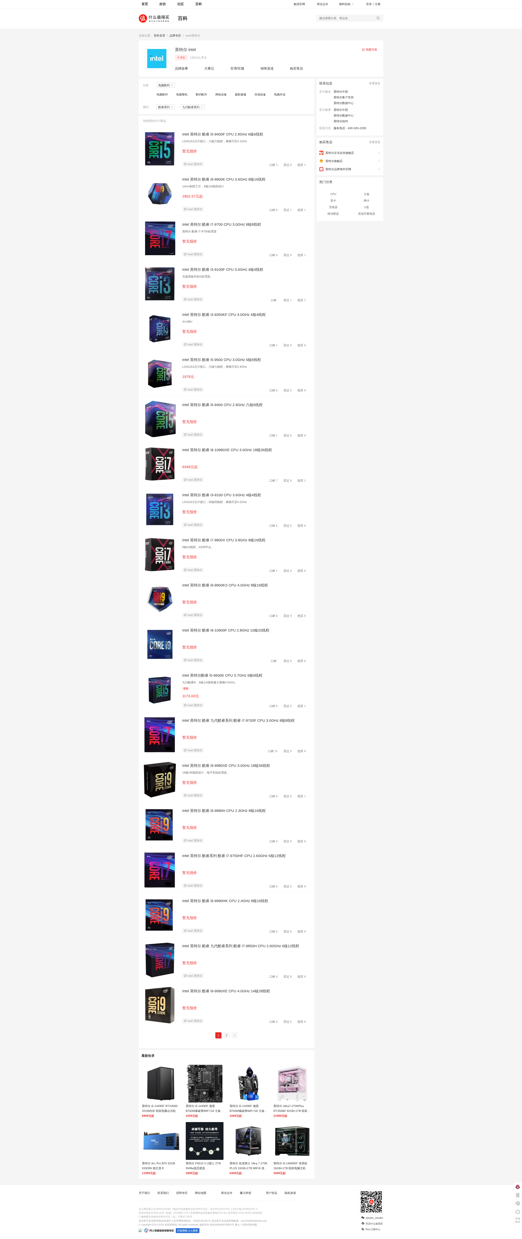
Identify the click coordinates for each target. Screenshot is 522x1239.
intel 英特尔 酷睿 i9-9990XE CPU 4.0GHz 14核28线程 (226, 991)
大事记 (209, 68)
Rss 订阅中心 (373, 1229)
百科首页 (159, 35)
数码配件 (201, 94)
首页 (145, 4)
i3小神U (187, 321)
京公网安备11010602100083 (155, 1209)
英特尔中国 (341, 109)
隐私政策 (290, 1193)
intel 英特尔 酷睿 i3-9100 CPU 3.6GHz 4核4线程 (221, 495)
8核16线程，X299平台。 (198, 547)
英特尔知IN (341, 121)
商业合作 (322, 4)
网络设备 (221, 94)
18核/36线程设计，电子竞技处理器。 (206, 772)
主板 (366, 194)
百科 (198, 4)
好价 (162, 4)
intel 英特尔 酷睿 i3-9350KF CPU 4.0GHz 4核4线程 (224, 315)
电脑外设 (279, 94)
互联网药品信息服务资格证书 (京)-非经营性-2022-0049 (220, 1212)
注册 (377, 4)
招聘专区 (182, 1193)
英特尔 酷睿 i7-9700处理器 (199, 231)
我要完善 (371, 49)
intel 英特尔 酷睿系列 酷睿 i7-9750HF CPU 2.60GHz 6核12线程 (234, 856)
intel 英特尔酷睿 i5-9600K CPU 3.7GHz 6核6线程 (222, 675)
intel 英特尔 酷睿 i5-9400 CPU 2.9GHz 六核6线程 (222, 405)
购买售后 (296, 68)
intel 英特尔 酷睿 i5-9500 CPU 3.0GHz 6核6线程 (221, 360)
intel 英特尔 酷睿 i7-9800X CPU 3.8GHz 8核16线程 (223, 540)
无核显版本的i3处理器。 (197, 276)
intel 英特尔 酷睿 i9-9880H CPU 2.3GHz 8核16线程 (224, 811)
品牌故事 (181, 68)
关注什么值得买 (374, 1223)
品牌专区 (175, 35)
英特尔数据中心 (344, 115)
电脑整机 (182, 94)
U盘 (366, 207)
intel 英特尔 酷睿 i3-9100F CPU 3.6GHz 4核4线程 (222, 270)
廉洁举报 (245, 1193)
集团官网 (299, 4)
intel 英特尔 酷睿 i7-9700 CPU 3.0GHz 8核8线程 (221, 224)
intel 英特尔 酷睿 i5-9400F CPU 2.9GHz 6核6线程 (222, 134)
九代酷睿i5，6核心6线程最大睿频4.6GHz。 (210, 682)
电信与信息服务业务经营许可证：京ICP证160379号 (201, 1209)
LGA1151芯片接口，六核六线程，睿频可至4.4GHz (214, 366)
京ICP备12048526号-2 (245, 1209)
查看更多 (374, 83)
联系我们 (163, 1193)
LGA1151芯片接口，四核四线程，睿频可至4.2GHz (214, 502)
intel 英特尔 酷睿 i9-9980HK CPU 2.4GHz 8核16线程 (225, 901)
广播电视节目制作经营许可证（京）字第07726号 (165, 1216)
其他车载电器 (366, 213)
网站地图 (200, 1193)
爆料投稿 (345, 4)
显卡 (333, 200)
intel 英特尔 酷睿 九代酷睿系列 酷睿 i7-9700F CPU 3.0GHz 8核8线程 (238, 720)
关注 (182, 57)
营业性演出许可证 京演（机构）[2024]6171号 (164, 1212)
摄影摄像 (240, 94)
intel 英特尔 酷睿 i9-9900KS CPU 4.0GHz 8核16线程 (225, 585)
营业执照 (257, 1212)
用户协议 (271, 1193)
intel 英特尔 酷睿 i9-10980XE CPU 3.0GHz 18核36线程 (227, 450)
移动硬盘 (333, 213)
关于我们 (144, 1193)
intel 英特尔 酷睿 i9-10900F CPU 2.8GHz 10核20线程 (225, 630)
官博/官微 (237, 68)
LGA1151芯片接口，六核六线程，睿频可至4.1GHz (214, 141)
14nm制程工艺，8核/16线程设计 (203, 186)
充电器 (333, 207)
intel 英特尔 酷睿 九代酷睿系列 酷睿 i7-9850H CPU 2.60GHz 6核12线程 (240, 946)
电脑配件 (162, 94)
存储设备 (260, 94)
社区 (180, 4)
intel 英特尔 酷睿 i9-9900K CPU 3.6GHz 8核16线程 (223, 179)
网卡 (366, 200)
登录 (369, 4)
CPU (333, 194)
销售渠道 (267, 68)
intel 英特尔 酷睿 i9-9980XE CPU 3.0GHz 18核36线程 (226, 766)
